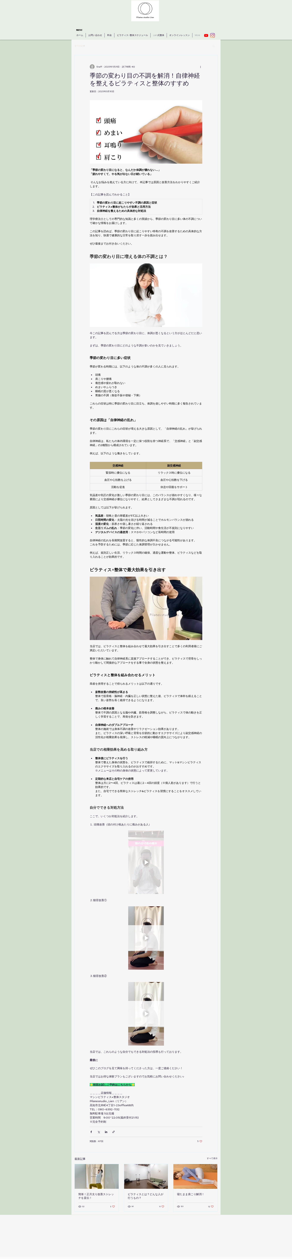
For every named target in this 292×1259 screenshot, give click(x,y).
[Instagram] (212, 35)
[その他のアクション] (200, 67)
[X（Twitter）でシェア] (98, 1131)
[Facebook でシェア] (91, 1131)
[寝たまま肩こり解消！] (195, 1176)
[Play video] (146, 862)
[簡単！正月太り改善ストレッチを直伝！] (97, 1176)
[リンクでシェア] (113, 1131)
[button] (213, 46)
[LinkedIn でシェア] (106, 1131)
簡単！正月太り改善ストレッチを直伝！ (96, 1196)
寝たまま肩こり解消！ (190, 1194)
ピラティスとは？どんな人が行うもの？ (145, 1196)
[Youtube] (206, 35)
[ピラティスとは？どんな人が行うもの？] (146, 1176)
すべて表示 (212, 1158)
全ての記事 (80, 45)
